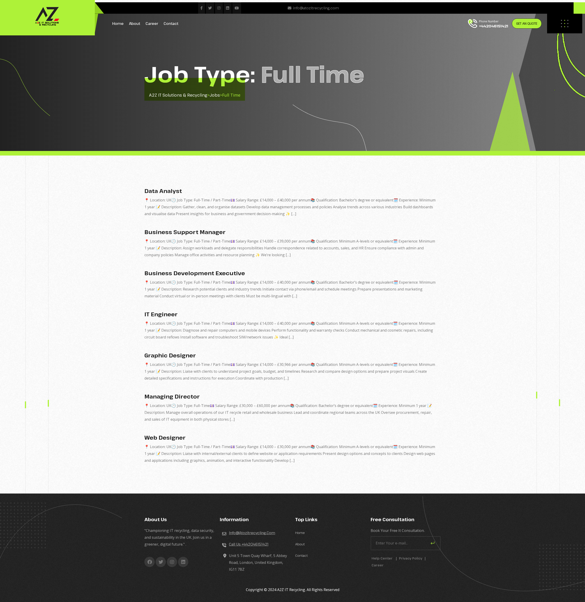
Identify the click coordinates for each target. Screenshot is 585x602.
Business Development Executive (194, 273)
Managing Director (172, 396)
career (378, 565)
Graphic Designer (170, 355)
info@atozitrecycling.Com (252, 532)
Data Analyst (163, 191)
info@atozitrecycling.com (316, 8)
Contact (171, 23)
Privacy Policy (410, 558)
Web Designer (165, 437)
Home (118, 23)
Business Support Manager (185, 232)
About (134, 23)
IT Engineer (161, 314)
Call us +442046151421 (249, 544)
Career (152, 23)
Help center (382, 558)
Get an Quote (526, 23)
